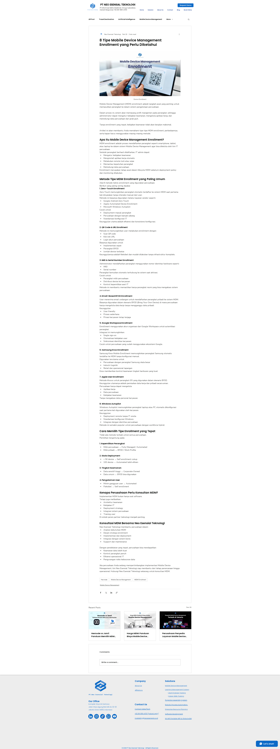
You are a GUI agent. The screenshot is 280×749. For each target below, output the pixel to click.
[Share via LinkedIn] (111, 593)
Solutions (170, 681)
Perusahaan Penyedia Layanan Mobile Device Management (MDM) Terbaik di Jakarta (174, 635)
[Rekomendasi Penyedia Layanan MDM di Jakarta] (175, 620)
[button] (150, 10)
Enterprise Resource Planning (176, 709)
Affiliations (139, 690)
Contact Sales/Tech (142, 709)
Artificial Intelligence (126, 19)
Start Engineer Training (177, 693)
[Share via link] (117, 593)
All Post (92, 19)
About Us (138, 686)
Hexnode (104, 580)
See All (188, 607)
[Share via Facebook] (101, 593)
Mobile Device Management (151, 19)
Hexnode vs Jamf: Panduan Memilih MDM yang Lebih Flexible (103, 635)
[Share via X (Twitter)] (106, 593)
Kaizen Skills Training (176, 696)
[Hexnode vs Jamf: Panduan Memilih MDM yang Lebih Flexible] (104, 620)
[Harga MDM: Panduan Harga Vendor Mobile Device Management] (140, 620)
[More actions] (179, 34)
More (168, 19)
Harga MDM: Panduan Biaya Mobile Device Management (138, 635)
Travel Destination (106, 19)
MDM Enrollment (140, 580)
